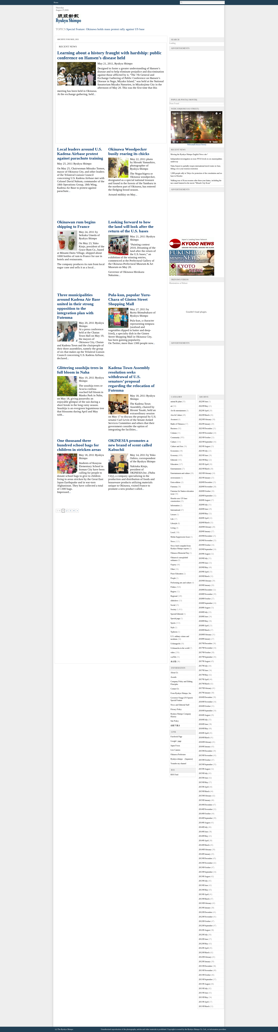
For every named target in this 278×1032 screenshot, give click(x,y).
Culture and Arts (177, 446)
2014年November (206, 809)
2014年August (204, 823)
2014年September (206, 818)
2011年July (203, 988)
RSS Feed (174, 775)
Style (172, 627)
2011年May (203, 997)
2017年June (203, 670)
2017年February (205, 688)
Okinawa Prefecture (178, 754)
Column (174, 433)
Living (173, 528)
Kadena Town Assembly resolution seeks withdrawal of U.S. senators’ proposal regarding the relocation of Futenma (131, 378)
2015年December (205, 751)
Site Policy (175, 721)
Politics (173, 587)
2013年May (203, 890)
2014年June (203, 832)
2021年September (206, 442)
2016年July (203, 720)
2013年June (203, 885)
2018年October (205, 599)
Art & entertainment (178, 410)
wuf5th (173, 657)
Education (174, 464)
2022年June (203, 401)
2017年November (206, 648)
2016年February (205, 742)
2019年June (203, 563)
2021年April (203, 464)
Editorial (174, 460)
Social (173, 605)
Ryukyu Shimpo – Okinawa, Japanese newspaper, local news (80, 19)
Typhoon (174, 632)
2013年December (205, 858)
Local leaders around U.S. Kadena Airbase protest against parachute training (80, 153)
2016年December (205, 697)
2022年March (204, 415)
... (95, 94)
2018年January (204, 639)
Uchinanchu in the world (180, 648)
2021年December (205, 428)
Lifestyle (174, 523)
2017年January (204, 693)
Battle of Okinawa (177, 424)
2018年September (206, 603)
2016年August (204, 715)
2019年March (204, 576)
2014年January (204, 854)
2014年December (205, 805)
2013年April (203, 894)
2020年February (205, 527)
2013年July (203, 881)
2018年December (205, 590)
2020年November (206, 487)
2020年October (205, 491)
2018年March (204, 630)
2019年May (203, 567)
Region (173, 591)
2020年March (204, 522)
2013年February (205, 903)
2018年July (203, 612)
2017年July (203, 666)
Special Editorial (177, 614)
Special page (175, 618)
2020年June (203, 509)
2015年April (203, 787)
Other (173, 569)
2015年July (203, 773)
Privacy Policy (176, 709)
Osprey (173, 565)
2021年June (203, 455)
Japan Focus (175, 746)
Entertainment (176, 469)
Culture (173, 442)
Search (181, 2)
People (173, 578)
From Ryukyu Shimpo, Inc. (181, 693)
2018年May (203, 621)
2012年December (205, 912)
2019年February (205, 581)
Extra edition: (176, 482)
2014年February (205, 849)
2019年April (203, 572)
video (173, 652)
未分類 (173, 661)
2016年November (206, 702)
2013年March (204, 899)
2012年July (203, 935)
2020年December (205, 482)
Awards (173, 677)
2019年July (203, 558)
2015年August (204, 769)
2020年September (206, 496)
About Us (174, 673)
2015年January (204, 800)
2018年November (206, 594)
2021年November (206, 433)
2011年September (206, 979)
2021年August (204, 446)
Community (175, 437)
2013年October (205, 867)
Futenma (174, 487)
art (171, 406)
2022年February (205, 419)
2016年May (203, 728)
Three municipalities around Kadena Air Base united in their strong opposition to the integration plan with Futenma (78, 306)
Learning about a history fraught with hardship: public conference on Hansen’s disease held (109, 55)
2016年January (204, 746)
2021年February (205, 473)
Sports (173, 623)
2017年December (205, 643)
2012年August (204, 930)
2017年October (205, 652)
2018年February (205, 634)
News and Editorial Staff (180, 705)
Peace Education (177, 574)
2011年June (203, 993)
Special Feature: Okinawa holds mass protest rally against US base (105, 29)
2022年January (204, 424)
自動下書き (175, 725)
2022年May (203, 406)
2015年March (204, 791)
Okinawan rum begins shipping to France (76, 224)
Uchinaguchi (175, 644)
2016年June (203, 724)
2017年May (203, 675)
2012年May (203, 944)
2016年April (203, 733)
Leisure (173, 514)
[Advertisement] (165, 14)
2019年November (206, 540)
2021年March (204, 469)
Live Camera (175, 750)
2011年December (205, 966)
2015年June (203, 778)
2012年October (205, 921)
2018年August (204, 608)
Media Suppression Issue (180, 537)
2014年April (203, 840)
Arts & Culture (176, 415)
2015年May (203, 782)
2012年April (203, 948)
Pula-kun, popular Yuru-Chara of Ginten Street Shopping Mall (129, 299)
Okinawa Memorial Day (180, 553)
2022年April (203, 410)
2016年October (205, 706)
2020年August (204, 500)
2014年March (204, 845)
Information (175, 505)
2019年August (204, 554)
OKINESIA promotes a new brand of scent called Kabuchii (130, 445)
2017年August (204, 661)
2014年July (203, 827)
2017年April (203, 679)
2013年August (204, 876)
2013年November (206, 863)
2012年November (206, 917)
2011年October (205, 975)
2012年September (206, 926)
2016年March (204, 737)
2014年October (205, 814)
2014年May (203, 836)
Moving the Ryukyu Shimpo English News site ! (189, 154)
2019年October (205, 545)
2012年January (204, 961)
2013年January (204, 908)
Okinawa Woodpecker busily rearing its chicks (128, 151)
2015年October (205, 760)
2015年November (206, 755)
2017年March (204, 684)
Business (174, 428)
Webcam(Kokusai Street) (196, 144)
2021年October (205, 437)
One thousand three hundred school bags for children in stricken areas (79, 445)
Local (173, 532)
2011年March (204, 1006)
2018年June (203, 616)
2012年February (205, 957)
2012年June (203, 939)
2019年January (204, 585)
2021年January (204, 478)
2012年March (204, 952)
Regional (174, 596)
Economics (175, 451)
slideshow (174, 600)
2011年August (204, 984)
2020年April (203, 518)
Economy (174, 455)
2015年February (205, 796)
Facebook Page (176, 736)
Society (173, 609)
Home (56, 2)
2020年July (203, 505)
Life (172, 519)
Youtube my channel (178, 763)
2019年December (205, 536)
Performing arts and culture (181, 583)
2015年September (206, 764)
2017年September (206, 657)
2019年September (206, 549)
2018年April (203, 625)
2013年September (206, 872)
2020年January (204, 531)
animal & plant (176, 401)
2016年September (206, 711)
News (173, 541)
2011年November (206, 970)
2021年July (203, 451)
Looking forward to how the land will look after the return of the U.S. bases (130, 226)
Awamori (174, 419)
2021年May (203, 460)
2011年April (203, 1002)
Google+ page (176, 741)
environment (175, 478)
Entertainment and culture (180, 473)
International (175, 510)
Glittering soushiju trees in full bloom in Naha (80, 369)
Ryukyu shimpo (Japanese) (182, 759)
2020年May (203, 513)
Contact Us (175, 689)
